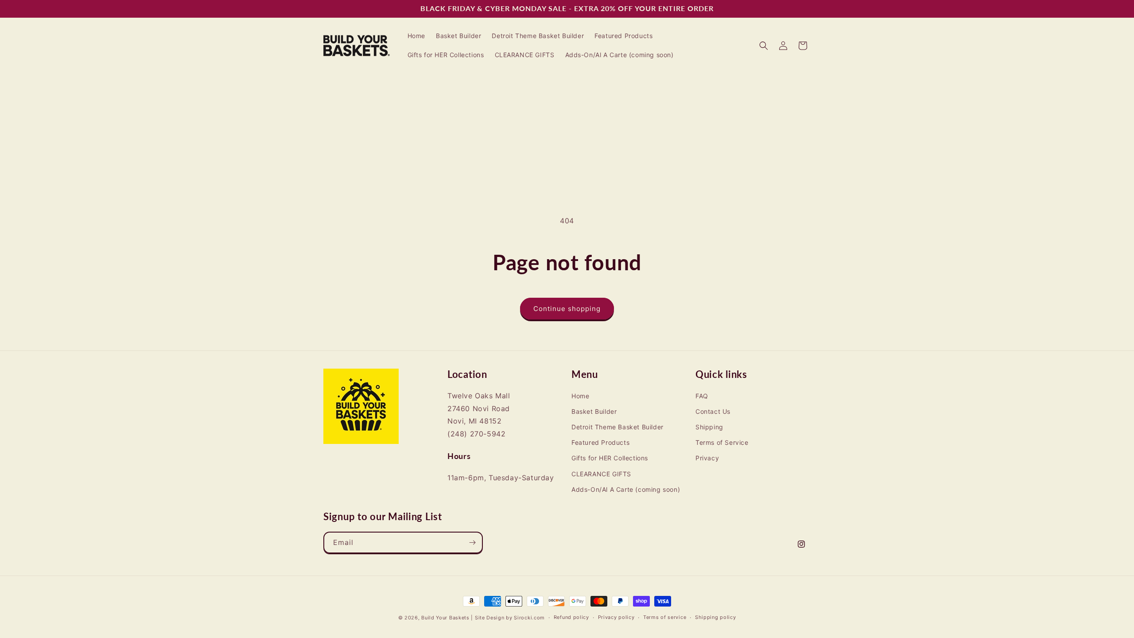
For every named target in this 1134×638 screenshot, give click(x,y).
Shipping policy (715, 617)
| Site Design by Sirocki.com (508, 618)
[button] (763, 45)
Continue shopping (567, 308)
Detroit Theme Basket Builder (617, 427)
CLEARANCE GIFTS (601, 474)
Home (580, 396)
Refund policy (571, 617)
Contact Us (712, 412)
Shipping (709, 427)
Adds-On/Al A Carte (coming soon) (625, 489)
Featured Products (600, 443)
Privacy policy (616, 617)
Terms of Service (722, 443)
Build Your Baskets (445, 618)
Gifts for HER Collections (609, 458)
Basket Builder (594, 412)
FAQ (701, 396)
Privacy (707, 458)
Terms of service (664, 617)
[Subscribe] (472, 542)
